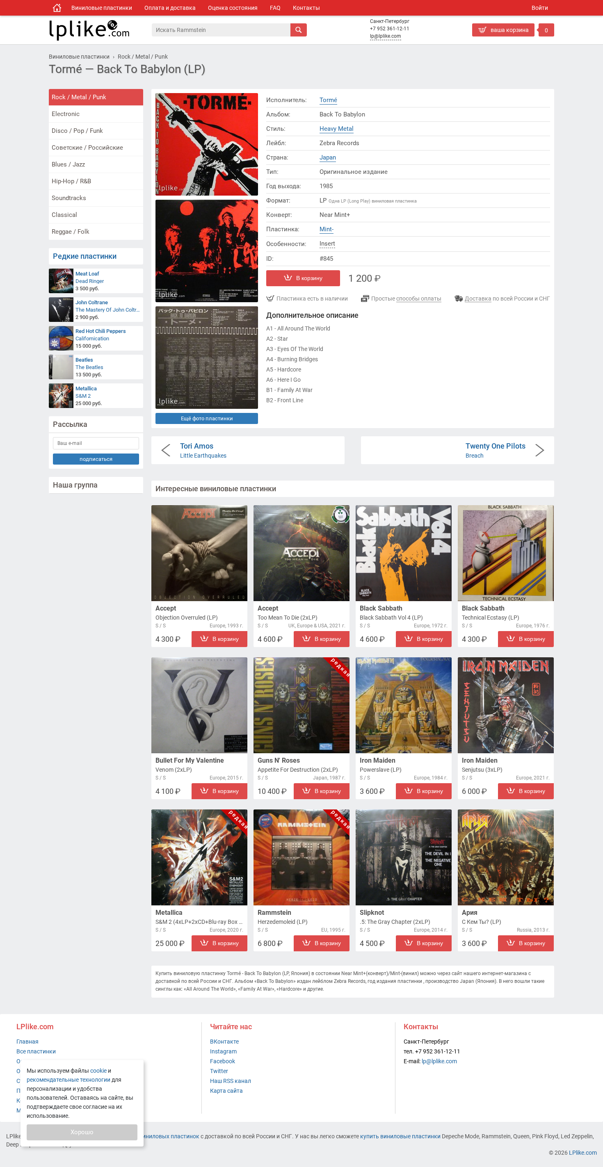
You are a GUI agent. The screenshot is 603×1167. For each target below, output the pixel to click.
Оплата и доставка (170, 8)
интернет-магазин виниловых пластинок (144, 1136)
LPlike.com (583, 1152)
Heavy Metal (337, 128)
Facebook (222, 1061)
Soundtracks (69, 198)
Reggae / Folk (70, 231)
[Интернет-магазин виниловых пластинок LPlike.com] (100, 30)
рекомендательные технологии (68, 1079)
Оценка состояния (233, 8)
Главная (27, 1041)
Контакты (306, 8)
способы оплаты (418, 298)
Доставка (478, 298)
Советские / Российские (87, 147)
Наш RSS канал (230, 1081)
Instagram (223, 1051)
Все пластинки (36, 1051)
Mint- (326, 229)
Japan (328, 157)
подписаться (96, 459)
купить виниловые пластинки (400, 1136)
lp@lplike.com (385, 36)
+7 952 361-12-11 (389, 29)
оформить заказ (496, 43)
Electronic (66, 114)
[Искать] (298, 29)
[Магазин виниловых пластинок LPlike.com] (57, 8)
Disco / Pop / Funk (77, 130)
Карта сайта (226, 1090)
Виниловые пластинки (101, 8)
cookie (98, 1070)
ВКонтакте (224, 1041)
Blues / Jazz (68, 164)
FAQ (275, 8)
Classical (64, 215)
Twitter (219, 1071)
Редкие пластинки (84, 256)
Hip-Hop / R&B (71, 181)
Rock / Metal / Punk (79, 97)
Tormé (328, 100)
